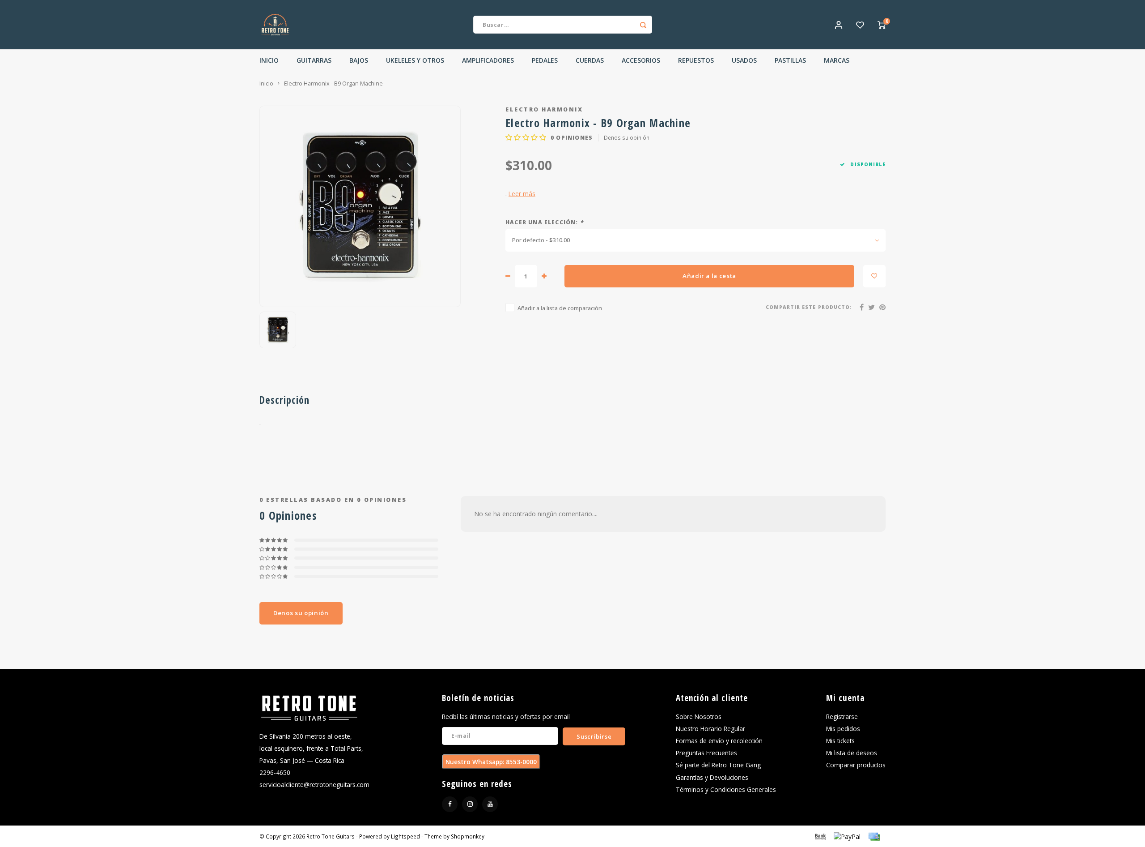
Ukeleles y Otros (415, 60)
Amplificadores (488, 60)
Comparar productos (856, 765)
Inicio (269, 60)
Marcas (836, 60)
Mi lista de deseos (851, 753)
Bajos (358, 60)
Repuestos (696, 60)
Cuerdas (590, 60)
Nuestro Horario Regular (710, 728)
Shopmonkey (467, 836)
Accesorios (641, 60)
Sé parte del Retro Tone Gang (718, 765)
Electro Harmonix (544, 109)
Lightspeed (405, 836)
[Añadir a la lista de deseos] (874, 276)
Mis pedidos (843, 728)
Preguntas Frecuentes (706, 753)
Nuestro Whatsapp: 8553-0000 (491, 761)
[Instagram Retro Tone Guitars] (470, 804)
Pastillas (790, 60)
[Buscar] (643, 25)
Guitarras (314, 60)
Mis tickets (840, 740)
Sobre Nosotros (698, 716)
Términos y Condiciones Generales (726, 789)
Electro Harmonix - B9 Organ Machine (333, 83)
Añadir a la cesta (709, 276)
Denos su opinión (626, 137)
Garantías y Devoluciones (712, 777)
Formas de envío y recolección (719, 740)
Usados (744, 60)
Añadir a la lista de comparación (559, 308)
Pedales (545, 60)
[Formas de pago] (820, 835)
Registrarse (842, 716)
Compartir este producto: (809, 307)
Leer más (522, 193)
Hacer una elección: (544, 222)
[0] (882, 24)
